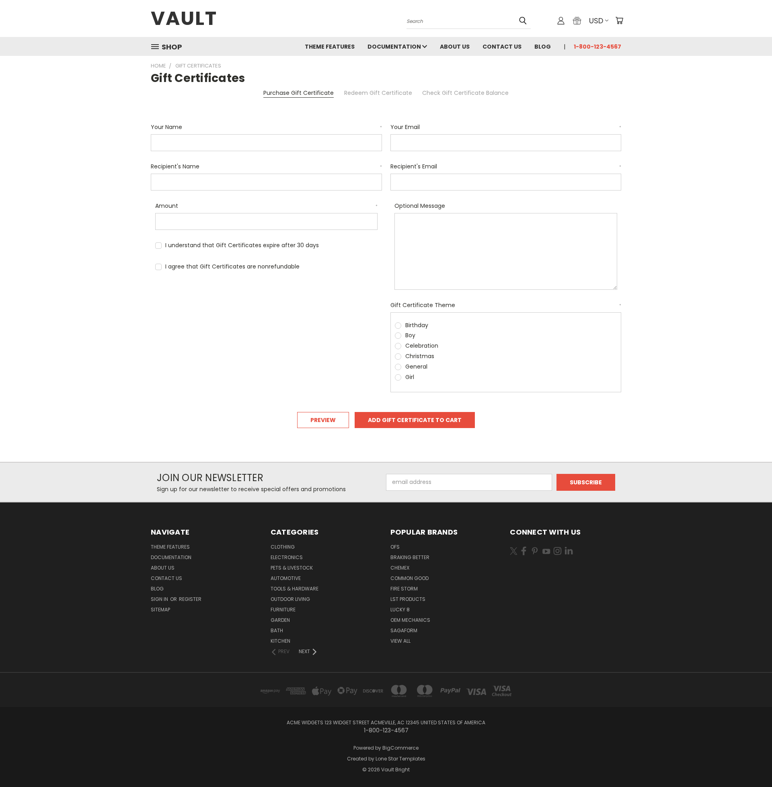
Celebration (421, 346)
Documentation (395, 47)
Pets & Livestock (292, 567)
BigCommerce (400, 747)
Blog (542, 47)
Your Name (266, 127)
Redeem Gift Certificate (378, 93)
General (416, 367)
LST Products (407, 599)
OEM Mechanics (410, 620)
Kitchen (280, 640)
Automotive (286, 578)
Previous (751, 762)
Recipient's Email (506, 166)
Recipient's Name (266, 166)
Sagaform (403, 630)
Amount (266, 206)
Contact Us (502, 47)
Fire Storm (404, 588)
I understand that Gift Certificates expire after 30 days (242, 245)
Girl (409, 377)
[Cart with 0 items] (619, 20)
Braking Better (409, 557)
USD (596, 21)
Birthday (416, 325)
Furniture (283, 609)
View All (400, 640)
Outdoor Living (290, 599)
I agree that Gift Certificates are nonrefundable (232, 266)
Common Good (409, 578)
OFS (395, 546)
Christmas (419, 356)
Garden (280, 620)
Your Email (506, 127)
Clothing (283, 546)
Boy (410, 335)
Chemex (399, 567)
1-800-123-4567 (597, 47)
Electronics (287, 557)
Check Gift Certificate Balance (465, 93)
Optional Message (419, 206)
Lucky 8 (400, 609)
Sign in (160, 599)
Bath (277, 630)
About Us (455, 47)
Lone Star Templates (400, 758)
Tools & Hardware (294, 588)
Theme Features (330, 47)
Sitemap (160, 609)
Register (190, 599)
